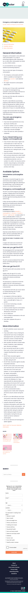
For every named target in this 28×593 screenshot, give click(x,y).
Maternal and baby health (13, 533)
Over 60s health (11, 540)
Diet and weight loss (12, 520)
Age (6, 503)
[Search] (23, 474)
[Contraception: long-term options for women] (7, 447)
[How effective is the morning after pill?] (7, 436)
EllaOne (6, 80)
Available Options (8, 46)
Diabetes (9, 535)
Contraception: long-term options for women (7, 452)
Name (7, 493)
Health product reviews (12, 542)
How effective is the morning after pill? (7, 440)
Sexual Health (20, 24)
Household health (11, 529)
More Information (8, 48)
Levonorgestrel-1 (7, 213)
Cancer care (10, 538)
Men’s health (10, 518)
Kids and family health (12, 531)
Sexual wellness (11, 527)
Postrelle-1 (12, 215)
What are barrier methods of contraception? (16, 441)
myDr (5, 24)
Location (8, 508)
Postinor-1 (5, 215)
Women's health (11, 516)
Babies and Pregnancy (12, 24)
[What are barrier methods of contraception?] (17, 436)
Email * (7, 498)
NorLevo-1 (14, 213)
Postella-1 (19, 213)
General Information (9, 44)
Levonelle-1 (13, 79)
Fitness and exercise (12, 522)
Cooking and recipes (12, 525)
